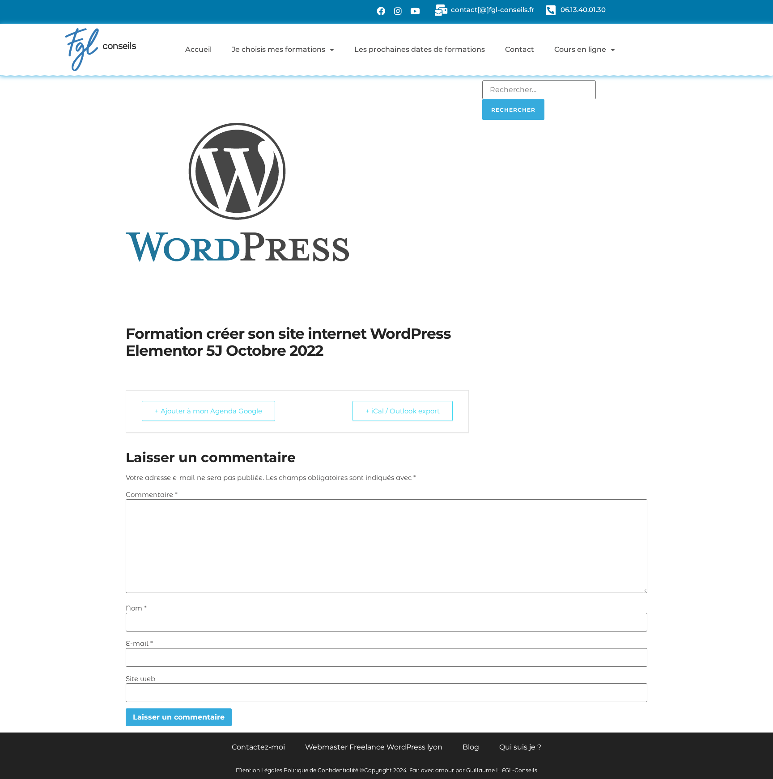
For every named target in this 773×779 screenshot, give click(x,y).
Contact (519, 49)
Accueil (198, 49)
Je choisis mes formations (278, 49)
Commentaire (152, 494)
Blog (471, 747)
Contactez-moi (258, 747)
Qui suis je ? (520, 747)
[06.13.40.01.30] (550, 10)
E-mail (139, 643)
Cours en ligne (580, 49)
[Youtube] (415, 10)
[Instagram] (398, 10)
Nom (136, 608)
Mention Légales (259, 770)
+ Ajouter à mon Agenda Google (208, 411)
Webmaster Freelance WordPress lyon (373, 747)
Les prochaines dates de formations (419, 49)
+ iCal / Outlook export (402, 411)
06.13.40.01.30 (583, 9)
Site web (140, 678)
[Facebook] (381, 10)
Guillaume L (482, 770)
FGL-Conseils (519, 770)
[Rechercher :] (539, 89)
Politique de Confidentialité (321, 770)
